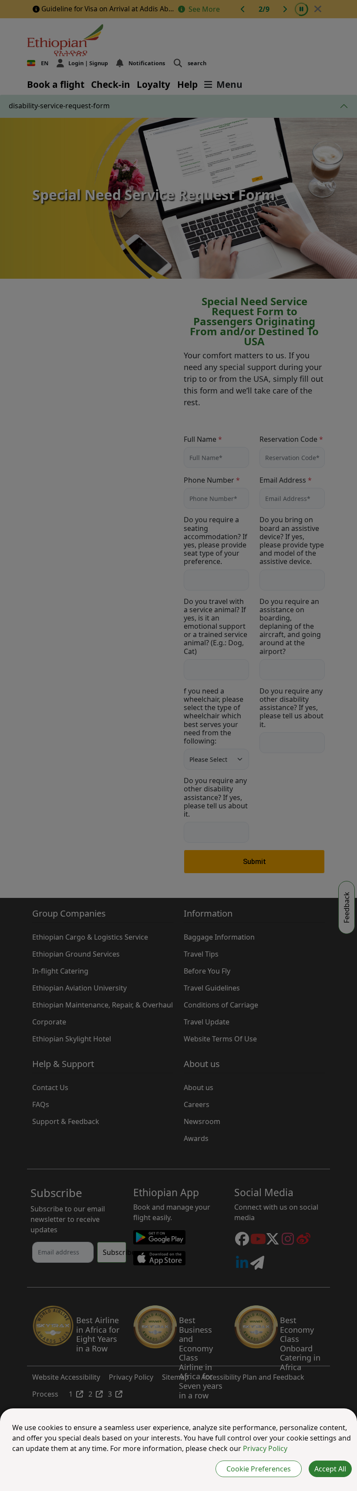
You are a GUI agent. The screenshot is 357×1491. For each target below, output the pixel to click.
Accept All (330, 1469)
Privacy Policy (265, 1448)
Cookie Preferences (258, 1469)
